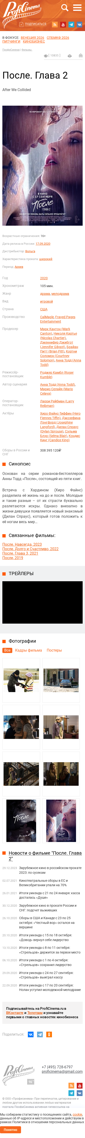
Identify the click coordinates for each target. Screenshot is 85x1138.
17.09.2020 (43, 243)
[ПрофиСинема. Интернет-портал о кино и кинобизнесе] (22, 10)
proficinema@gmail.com (62, 1071)
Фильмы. (26, 49)
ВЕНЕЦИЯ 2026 (32, 38)
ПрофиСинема (11, 49)
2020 (44, 278)
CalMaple (47, 317)
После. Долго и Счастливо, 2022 (30, 549)
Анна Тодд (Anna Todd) (57, 384)
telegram (71, 24)
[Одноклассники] (49, 1034)
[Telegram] (40, 1034)
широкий (45, 259)
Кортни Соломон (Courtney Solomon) (58, 355)
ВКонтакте (14, 1013)
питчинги (11, 41)
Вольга (30, 251)
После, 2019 (12, 558)
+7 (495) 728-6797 (57, 1067)
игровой (46, 301)
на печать (70, 56)
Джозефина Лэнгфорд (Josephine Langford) (60, 422)
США (43, 309)
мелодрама (60, 294)
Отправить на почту (81, 55)
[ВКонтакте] (31, 1034)
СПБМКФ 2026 (58, 38)
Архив (19, 266)
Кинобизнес (34, 41)
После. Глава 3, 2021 (20, 553)
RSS (55, 24)
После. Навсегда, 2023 (22, 544)
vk (79, 24)
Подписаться (35, 24)
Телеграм (34, 1013)
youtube (63, 24)
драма (45, 294)
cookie (77, 1114)
